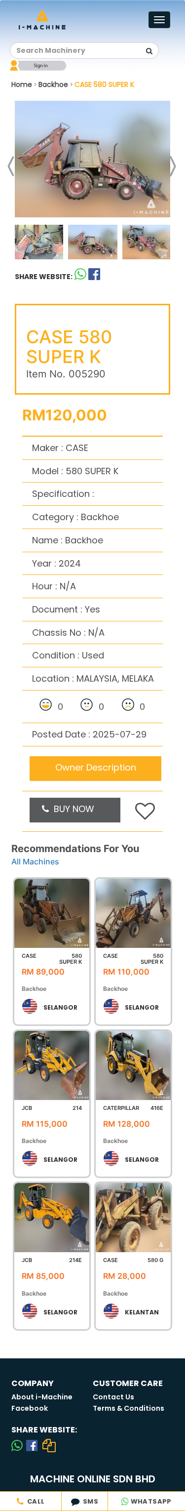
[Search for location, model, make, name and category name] (149, 50)
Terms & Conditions (128, 1408)
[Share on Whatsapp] (80, 276)
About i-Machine (42, 1397)
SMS (88, 1501)
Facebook (29, 1408)
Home (21, 84)
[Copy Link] (49, 1445)
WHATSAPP (150, 1501)
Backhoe (53, 84)
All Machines (35, 861)
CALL (34, 1501)
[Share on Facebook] (31, 1445)
